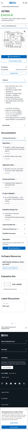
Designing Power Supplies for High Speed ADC (13, 184)
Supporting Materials (9, 224)
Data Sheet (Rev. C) (15, 56)
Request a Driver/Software (10, 268)
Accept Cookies (14, 427)
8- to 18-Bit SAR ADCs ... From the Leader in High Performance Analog (14, 199)
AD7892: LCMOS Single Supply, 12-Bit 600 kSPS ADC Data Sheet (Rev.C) (14, 149)
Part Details (5, 125)
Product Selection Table (15, 61)
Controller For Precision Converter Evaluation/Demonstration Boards (15, 215)
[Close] (26, 409)
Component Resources (10, 229)
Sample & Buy (14, 73)
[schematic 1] (14, 39)
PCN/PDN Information (9, 233)
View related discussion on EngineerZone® (8, 327)
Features (5, 80)
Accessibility (4, 398)
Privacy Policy (4, 404)
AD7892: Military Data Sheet (13, 156)
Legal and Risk (5, 392)
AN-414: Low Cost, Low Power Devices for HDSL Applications (14, 169)
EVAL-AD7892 (17, 284)
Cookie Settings (14, 422)
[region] (14, 418)
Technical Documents (9, 138)
